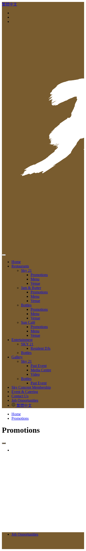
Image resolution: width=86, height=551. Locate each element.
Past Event (39, 366)
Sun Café (28, 322)
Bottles (26, 305)
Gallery (17, 357)
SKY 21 (27, 344)
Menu (35, 279)
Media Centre (41, 370)
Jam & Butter (31, 288)
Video (35, 374)
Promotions (39, 275)
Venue (35, 283)
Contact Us (19, 396)
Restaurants (20, 266)
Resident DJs (40, 348)
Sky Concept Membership (31, 387)
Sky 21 (26, 270)
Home (16, 262)
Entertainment (21, 340)
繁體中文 (9, 4)
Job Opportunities (24, 400)
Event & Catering (24, 392)
